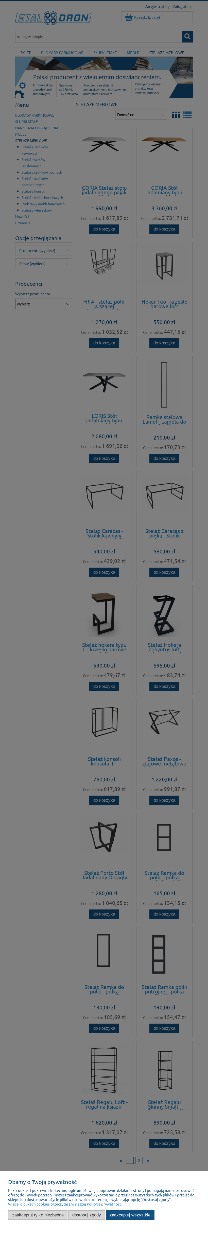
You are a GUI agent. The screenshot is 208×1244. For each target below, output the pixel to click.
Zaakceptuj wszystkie (130, 1214)
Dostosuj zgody (86, 1214)
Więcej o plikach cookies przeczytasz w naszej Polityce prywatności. (66, 1203)
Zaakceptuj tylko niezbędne (38, 1214)
